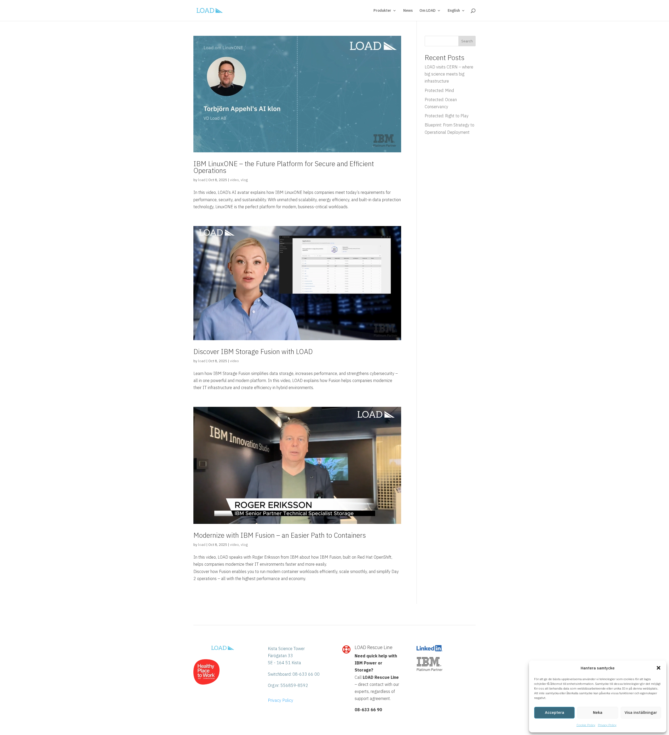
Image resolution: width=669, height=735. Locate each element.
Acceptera (554, 712)
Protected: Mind (439, 90)
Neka (597, 712)
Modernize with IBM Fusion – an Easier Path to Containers (279, 535)
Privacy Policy (607, 725)
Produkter (382, 11)
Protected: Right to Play (447, 115)
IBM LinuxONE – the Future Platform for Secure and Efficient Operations (283, 167)
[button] (658, 667)
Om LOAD (427, 11)
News (408, 11)
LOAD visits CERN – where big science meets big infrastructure (449, 74)
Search (467, 41)
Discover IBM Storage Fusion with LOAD (253, 351)
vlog (244, 179)
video (234, 179)
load (201, 179)
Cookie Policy (585, 725)
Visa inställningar (641, 712)
